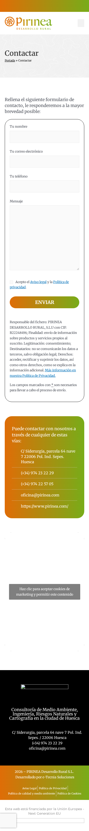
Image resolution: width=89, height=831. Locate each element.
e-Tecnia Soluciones (58, 777)
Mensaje (16, 201)
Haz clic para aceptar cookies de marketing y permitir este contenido (44, 592)
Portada (10, 60)
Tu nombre (18, 127)
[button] (81, 23)
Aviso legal (38, 282)
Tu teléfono (19, 176)
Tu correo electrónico (26, 151)
